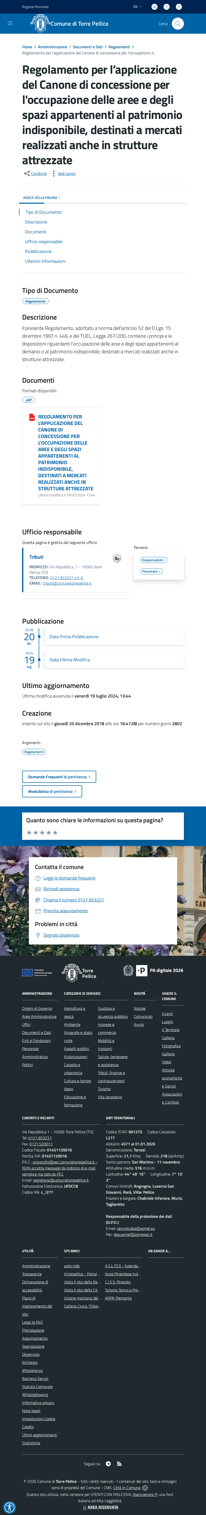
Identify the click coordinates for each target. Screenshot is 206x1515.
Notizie (139, 1008)
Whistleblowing (35, 1395)
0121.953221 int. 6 (66, 578)
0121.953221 (40, 1138)
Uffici (26, 1024)
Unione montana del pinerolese (90, 1298)
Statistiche (31, 1443)
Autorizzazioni (75, 1057)
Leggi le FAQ (32, 1322)
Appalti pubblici (76, 1049)
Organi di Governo (37, 1008)
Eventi (167, 1014)
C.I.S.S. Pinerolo (117, 1282)
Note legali (31, 1411)
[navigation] (10, 23)
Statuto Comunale (37, 1386)
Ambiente (72, 1024)
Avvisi (139, 1024)
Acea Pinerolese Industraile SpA (131, 1274)
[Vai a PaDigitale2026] (153, 970)
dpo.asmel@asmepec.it (133, 1234)
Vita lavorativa (110, 1097)
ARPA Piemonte (118, 1298)
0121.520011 (41, 1144)
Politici (27, 1065)
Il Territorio (170, 1030)
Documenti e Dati (88, 47)
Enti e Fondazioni (36, 1040)
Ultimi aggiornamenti (39, 1435)
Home (27, 47)
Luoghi (167, 1022)
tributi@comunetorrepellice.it (67, 583)
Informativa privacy (38, 1403)
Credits (28, 1427)
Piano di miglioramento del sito (37, 1306)
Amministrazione (52, 47)
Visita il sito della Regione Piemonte (94, 1282)
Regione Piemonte (35, 6)
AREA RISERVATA (103, 1507)
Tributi (36, 557)
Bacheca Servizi (35, 1378)
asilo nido (72, 1266)
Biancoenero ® (145, 1494)
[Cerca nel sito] (178, 24)
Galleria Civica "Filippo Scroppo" (90, 1306)
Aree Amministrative (39, 1016)
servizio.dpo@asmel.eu (136, 1228)
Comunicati (143, 1016)
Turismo (104, 1089)
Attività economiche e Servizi (172, 1078)
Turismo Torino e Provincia (126, 1290)
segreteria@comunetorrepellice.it (61, 1180)
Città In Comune (126, 1488)
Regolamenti (119, 47)
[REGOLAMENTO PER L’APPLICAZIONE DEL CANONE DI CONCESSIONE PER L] (32, 417)
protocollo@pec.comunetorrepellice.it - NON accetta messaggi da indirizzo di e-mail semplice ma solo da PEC (59, 1168)
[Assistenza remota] (145, 1488)
